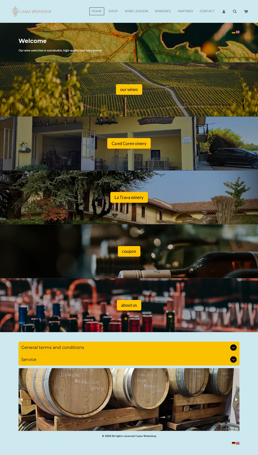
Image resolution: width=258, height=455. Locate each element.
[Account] (223, 11)
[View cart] (245, 11)
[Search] (234, 11)
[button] (236, 372)
